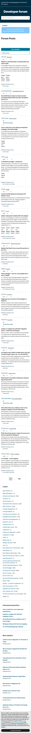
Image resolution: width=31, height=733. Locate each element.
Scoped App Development (10, 565)
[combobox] (15, 18)
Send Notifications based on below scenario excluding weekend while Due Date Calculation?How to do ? (14, 97)
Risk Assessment (7, 558)
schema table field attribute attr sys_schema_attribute (11, 561)
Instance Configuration (9, 532)
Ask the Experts (7, 501)
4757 (19, 479)
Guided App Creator (8, 527)
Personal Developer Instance (11, 555)
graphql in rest (7, 522)
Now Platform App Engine (10, 553)
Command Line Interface (10, 514)
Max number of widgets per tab (11, 683)
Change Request (7, 511)
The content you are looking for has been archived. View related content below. (13, 30)
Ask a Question (15, 49)
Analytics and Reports (9, 496)
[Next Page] (24, 478)
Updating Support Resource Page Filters (14, 676)
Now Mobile (6, 550)
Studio (4, 581)
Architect (5, 498)
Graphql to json (7, 524)
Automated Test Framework (10, 504)
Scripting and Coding (9, 570)
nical (4, 545)
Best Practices (7, 506)
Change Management (9, 509)
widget (4, 596)
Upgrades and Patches (9, 588)
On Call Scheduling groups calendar (13, 626)
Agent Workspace (8, 493)
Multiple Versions (7, 542)
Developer (4, 25)
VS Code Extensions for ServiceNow (13, 594)
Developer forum (10, 84)
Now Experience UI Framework (11, 548)
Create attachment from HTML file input (14, 698)
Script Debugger (7, 568)
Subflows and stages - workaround (12, 161)
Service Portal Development (11, 578)
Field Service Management (10, 519)
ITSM (4, 537)
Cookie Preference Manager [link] (17, 722)
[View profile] (3, 57)
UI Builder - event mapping (10, 458)
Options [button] (29, 25)
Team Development (8, 586)
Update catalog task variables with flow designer (14, 216)
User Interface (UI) (8, 591)
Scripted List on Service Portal (11, 690)
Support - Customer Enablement (12, 583)
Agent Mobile (6, 491)
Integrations (6, 535)
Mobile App (6, 540)
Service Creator (7, 573)
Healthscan (6, 529)
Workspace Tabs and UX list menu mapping (15, 624)
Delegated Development (10, 516)
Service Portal (7, 575)
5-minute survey (14, 2)
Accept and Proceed (15, 730)
